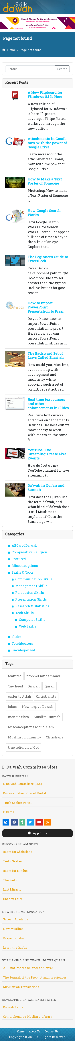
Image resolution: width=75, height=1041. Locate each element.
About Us (34, 1031)
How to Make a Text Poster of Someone (45, 181)
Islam (12, 706)
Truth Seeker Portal (17, 803)
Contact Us (51, 1031)
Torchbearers (22, 643)
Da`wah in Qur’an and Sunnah (46, 487)
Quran (49, 686)
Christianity (46, 696)
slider (16, 636)
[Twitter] (30, 822)
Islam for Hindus (15, 871)
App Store (39, 833)
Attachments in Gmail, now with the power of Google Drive (47, 142)
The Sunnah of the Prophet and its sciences (34, 977)
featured (15, 676)
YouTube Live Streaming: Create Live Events (47, 454)
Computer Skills (32, 619)
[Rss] (47, 822)
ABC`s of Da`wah (25, 545)
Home (21, 1031)
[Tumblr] (22, 822)
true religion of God (23, 747)
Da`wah (34, 686)
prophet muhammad (43, 676)
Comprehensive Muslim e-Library (27, 1016)
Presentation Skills (31, 599)
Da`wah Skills (13, 1007)
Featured (19, 559)
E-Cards (8, 812)
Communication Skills (33, 579)
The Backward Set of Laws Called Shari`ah (46, 355)
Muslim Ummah (47, 717)
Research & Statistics (32, 606)
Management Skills (31, 586)
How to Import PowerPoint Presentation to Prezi (46, 307)
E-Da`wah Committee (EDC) (22, 784)
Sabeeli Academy (15, 919)
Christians (54, 737)
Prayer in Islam (14, 938)
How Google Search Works (44, 212)
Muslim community (24, 737)
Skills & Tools (22, 572)
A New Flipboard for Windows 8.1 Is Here (45, 94)
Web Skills (27, 626)
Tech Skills (24, 613)
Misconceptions (25, 565)
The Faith (10, 880)
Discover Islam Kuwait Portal (24, 793)
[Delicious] (6, 822)
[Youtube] (39, 822)
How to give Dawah (38, 706)
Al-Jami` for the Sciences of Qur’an (28, 968)
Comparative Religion (29, 552)
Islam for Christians (17, 852)
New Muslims (13, 929)
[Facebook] (14, 822)
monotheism (18, 717)
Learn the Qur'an (15, 947)
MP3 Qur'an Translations (21, 987)
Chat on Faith (13, 899)
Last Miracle (12, 889)
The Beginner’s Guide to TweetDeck (48, 258)
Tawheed (15, 686)
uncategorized (23, 650)
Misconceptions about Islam (31, 727)
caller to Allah (19, 696)
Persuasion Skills (29, 592)
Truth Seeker (12, 861)
